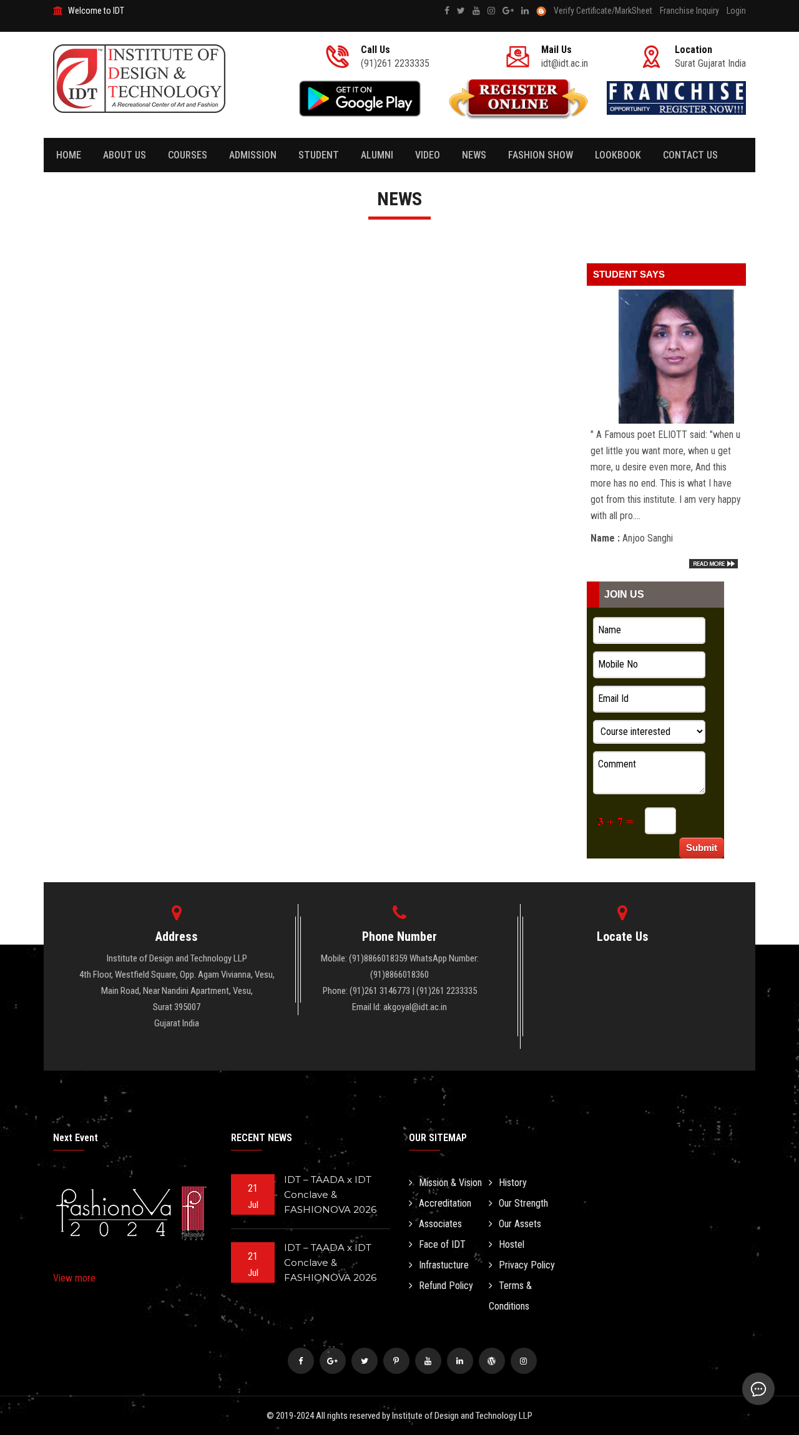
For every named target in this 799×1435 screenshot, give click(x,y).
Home (68, 155)
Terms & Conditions (510, 1296)
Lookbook (618, 155)
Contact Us (690, 155)
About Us (124, 155)
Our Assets (520, 1224)
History (513, 1183)
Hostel (511, 1244)
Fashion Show (540, 155)
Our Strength (523, 1203)
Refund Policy (446, 1286)
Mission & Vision (450, 1183)
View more (74, 1278)
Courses (187, 155)
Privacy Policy (527, 1265)
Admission (253, 155)
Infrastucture (444, 1265)
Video (427, 155)
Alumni (377, 155)
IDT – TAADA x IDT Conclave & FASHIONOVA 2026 (330, 1194)
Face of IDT (442, 1244)
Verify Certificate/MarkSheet (603, 11)
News (474, 155)
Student (318, 155)
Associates (440, 1224)
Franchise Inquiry (689, 11)
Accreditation (445, 1203)
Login (736, 11)
